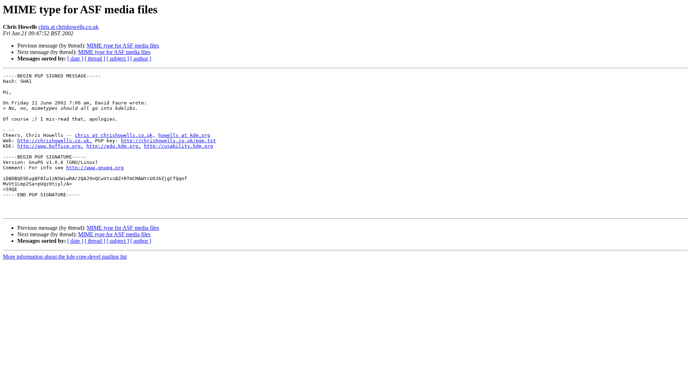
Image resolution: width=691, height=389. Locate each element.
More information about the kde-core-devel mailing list (65, 257)
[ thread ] (95, 58)
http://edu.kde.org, (113, 146)
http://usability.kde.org (178, 146)
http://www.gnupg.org (95, 167)
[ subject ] (118, 58)
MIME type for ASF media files (123, 46)
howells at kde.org (184, 135)
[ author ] (140, 58)
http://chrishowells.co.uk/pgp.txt (168, 140)
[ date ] (75, 58)
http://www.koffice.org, (50, 146)
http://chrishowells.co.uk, (54, 140)
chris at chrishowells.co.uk (69, 27)
